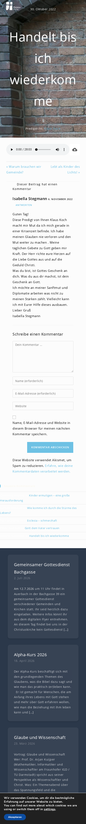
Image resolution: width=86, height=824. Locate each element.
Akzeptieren (15, 817)
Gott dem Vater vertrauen (42, 528)
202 (29, 589)
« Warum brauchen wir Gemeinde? (23, 169)
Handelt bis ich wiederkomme (49, 536)
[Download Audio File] (75, 149)
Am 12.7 (20, 589)
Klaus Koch (52, 128)
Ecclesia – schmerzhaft (42, 520)
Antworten (24, 205)
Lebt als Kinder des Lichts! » (65, 169)
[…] (66, 630)
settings (49, 809)
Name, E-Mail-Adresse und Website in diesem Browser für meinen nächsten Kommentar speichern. (41, 428)
